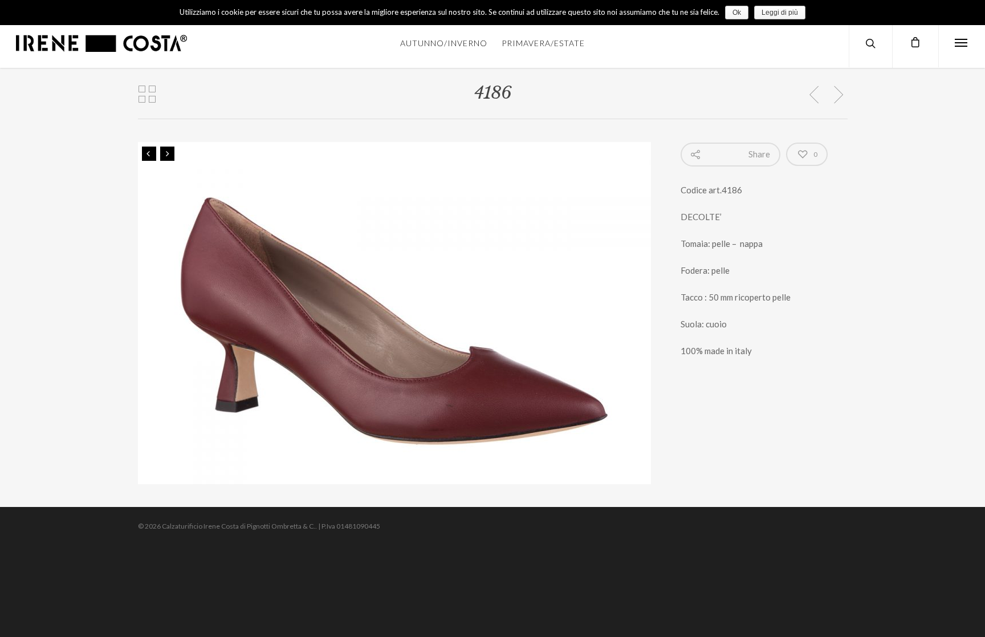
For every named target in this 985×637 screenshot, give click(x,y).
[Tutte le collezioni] (147, 95)
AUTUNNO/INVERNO (443, 43)
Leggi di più (780, 13)
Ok (736, 13)
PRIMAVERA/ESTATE (543, 43)
